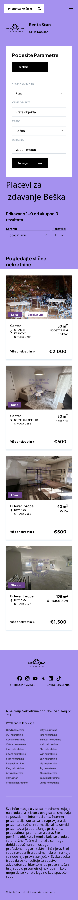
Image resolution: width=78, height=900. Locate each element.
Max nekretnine (48, 763)
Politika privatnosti (23, 685)
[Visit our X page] (43, 678)
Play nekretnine (15, 763)
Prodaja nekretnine (17, 782)
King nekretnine (15, 768)
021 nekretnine (14, 734)
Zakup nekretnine (50, 777)
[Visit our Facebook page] (19, 678)
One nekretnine (48, 773)
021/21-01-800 (38, 32)
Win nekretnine (48, 753)
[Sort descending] (62, 235)
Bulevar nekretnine (50, 739)
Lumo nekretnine (49, 782)
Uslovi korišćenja (56, 685)
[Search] (39, 8)
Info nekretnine (48, 734)
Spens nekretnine (16, 753)
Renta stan (12, 777)
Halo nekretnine (49, 744)
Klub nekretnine (15, 749)
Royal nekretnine (15, 739)
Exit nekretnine (48, 758)
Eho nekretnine (48, 749)
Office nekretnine (16, 744)
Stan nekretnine (15, 758)
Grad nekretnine (15, 729)
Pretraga (23, 163)
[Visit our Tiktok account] (58, 678)
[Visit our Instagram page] (27, 678)
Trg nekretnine (48, 768)
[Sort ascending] (55, 235)
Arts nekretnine (14, 773)
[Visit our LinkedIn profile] (50, 678)
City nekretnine (48, 729)
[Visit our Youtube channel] (35, 678)
